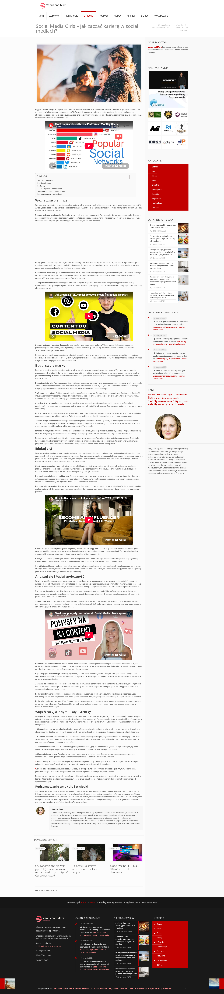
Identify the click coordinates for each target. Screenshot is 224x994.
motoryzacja (170, 398)
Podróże (155, 194)
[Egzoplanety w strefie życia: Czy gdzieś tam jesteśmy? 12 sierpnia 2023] (216, 983)
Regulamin (113, 988)
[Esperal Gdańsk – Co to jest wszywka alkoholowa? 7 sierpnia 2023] (7, 983)
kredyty (179, 395)
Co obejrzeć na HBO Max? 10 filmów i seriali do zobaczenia (123, 869)
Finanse (155, 176)
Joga (169, 394)
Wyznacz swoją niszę (45, 180)
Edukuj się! (41, 186)
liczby (152, 397)
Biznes (155, 167)
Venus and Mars (60, 988)
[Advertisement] (89, 242)
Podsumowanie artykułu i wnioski (49, 194)
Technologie (157, 203)
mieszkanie (162, 398)
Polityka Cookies (101, 988)
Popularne (156, 198)
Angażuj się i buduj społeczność (49, 189)
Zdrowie (155, 208)
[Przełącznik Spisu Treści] (130, 177)
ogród (176, 398)
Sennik (161, 404)
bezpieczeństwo (154, 395)
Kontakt (168, 988)
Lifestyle (179, 25)
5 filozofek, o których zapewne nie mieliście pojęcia (85, 869)
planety (152, 401)
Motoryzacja (157, 189)
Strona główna (164, 25)
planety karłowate (165, 401)
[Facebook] (178, 988)
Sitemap (71, 988)
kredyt (174, 395)
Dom (154, 171)
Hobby (154, 180)
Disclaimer (123, 988)
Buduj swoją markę (44, 183)
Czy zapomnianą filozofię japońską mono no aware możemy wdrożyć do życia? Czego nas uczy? (51, 870)
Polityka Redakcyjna (156, 988)
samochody (183, 401)
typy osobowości (175, 404)
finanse (163, 395)
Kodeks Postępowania (138, 988)
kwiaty (184, 395)
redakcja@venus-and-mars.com (49, 946)
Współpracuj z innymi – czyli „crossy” (51, 191)
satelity (153, 404)
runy (175, 401)
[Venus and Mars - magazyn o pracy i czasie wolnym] (55, 6)
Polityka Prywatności (84, 988)
